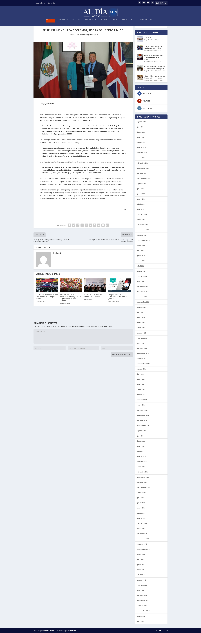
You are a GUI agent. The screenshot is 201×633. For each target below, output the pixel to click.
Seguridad (114, 20)
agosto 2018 (141, 616)
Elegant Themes (48, 631)
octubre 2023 (142, 297)
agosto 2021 (141, 431)
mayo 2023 (141, 323)
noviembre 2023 (143, 292)
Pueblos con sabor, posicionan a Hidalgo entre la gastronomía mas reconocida (70, 297)
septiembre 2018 (143, 611)
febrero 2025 (142, 214)
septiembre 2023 (143, 302)
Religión (160, 80)
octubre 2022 (142, 359)
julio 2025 (140, 189)
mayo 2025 (141, 199)
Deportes (143, 20)
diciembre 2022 (142, 348)
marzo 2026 (141, 147)
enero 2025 (141, 220)
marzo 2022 (141, 395)
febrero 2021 (142, 462)
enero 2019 (141, 590)
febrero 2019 (142, 585)
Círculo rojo (90, 20)
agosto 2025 (141, 184)
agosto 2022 (141, 369)
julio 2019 (140, 559)
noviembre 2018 (143, 601)
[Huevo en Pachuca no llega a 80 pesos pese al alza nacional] (140, 57)
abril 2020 (140, 513)
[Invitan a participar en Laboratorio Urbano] (95, 285)
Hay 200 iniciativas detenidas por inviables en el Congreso (154, 68)
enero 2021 (141, 467)
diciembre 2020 (142, 472)
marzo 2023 (141, 333)
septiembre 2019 (143, 549)
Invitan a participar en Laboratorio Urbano (93, 296)
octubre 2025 (142, 173)
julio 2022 (140, 374)
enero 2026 (141, 158)
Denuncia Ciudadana (66, 20)
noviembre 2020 (143, 477)
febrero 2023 (142, 338)
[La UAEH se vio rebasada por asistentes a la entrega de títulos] (47, 285)
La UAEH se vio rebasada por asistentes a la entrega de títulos (47, 296)
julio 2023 (140, 312)
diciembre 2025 (142, 163)
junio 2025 (141, 194)
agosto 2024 (141, 245)
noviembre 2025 (143, 168)
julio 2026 (140, 127)
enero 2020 (141, 529)
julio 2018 (140, 621)
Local (80, 20)
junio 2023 (141, 317)
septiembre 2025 (143, 178)
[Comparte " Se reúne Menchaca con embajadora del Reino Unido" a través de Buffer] (95, 225)
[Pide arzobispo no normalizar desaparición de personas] (140, 77)
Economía (103, 20)
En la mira (50, 20)
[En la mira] (140, 39)
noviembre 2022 (143, 353)
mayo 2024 (141, 261)
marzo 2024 (141, 271)
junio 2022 (141, 379)
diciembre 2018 (142, 595)
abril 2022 (140, 390)
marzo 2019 (141, 580)
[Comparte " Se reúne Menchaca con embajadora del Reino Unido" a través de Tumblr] (82, 225)
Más (151, 20)
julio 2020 (140, 498)
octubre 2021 (142, 420)
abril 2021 (140, 451)
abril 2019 (140, 575)
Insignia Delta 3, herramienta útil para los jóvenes (118, 296)
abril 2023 (140, 328)
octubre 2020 (142, 482)
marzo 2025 (141, 209)
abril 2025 (140, 204)
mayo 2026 (141, 137)
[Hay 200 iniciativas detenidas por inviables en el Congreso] (140, 68)
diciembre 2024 (142, 225)
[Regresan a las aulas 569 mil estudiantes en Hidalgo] (140, 47)
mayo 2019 (141, 570)
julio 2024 (140, 250)
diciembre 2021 (142, 410)
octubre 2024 (142, 235)
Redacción (84, 34)
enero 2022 (141, 405)
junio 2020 (141, 503)
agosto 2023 (141, 307)
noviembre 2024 (143, 230)
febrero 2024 (142, 276)
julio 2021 (140, 436)
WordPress (72, 631)
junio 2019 (141, 565)
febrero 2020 (142, 523)
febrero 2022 (142, 400)
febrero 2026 (142, 153)
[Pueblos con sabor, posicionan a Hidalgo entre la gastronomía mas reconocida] (71, 285)
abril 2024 (140, 266)
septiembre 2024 (143, 240)
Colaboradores (39, 3)
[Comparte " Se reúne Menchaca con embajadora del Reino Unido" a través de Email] (103, 225)
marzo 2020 (141, 518)
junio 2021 (141, 441)
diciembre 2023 (142, 287)
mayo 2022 (141, 384)
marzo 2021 (141, 456)
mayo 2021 (141, 446)
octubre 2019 (142, 544)
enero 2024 (141, 281)
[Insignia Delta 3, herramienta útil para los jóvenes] (119, 285)
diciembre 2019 (142, 534)
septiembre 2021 (143, 426)
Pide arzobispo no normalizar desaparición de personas (154, 77)
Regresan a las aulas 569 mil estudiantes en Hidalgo (154, 47)
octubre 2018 (142, 606)
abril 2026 (140, 142)
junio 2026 (141, 132)
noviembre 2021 (143, 415)
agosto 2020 (141, 493)
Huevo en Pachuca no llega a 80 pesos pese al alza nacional (154, 57)
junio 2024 (141, 256)
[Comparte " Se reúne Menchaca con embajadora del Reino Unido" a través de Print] (107, 225)
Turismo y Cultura (128, 20)
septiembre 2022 (143, 364)
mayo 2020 (141, 508)
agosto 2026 (141, 122)
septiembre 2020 (143, 487)
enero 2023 (141, 343)
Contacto (51, 3)
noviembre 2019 (143, 539)
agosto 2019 (141, 554)
